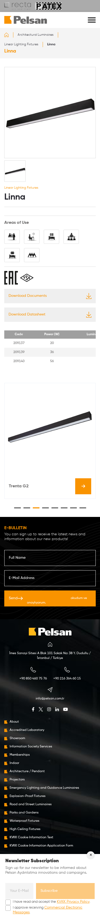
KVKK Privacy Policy (73, 902)
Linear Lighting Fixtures (21, 44)
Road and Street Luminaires (31, 804)
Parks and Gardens (24, 812)
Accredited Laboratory (27, 730)
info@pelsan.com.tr (50, 698)
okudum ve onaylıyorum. (57, 600)
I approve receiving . (47, 910)
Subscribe (49, 891)
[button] (17, 507)
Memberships (20, 754)
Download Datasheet (27, 314)
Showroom (17, 738)
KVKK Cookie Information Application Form (41, 845)
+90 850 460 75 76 (33, 678)
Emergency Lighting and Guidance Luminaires (44, 788)
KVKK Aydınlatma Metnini (48, 598)
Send (48, 600)
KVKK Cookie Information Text (31, 837)
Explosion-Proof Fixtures (28, 796)
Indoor (14, 763)
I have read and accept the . (51, 902)
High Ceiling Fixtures (25, 829)
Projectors (17, 779)
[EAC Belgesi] (11, 278)
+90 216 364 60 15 (67, 678)
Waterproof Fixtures (24, 821)
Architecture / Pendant (27, 771)
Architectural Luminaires (36, 35)
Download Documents (28, 296)
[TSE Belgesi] (27, 278)
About (14, 721)
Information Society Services (31, 746)
